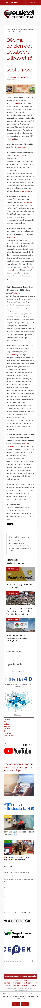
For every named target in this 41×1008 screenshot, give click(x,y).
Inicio (15, 980)
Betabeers (10, 139)
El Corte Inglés (6, 733)
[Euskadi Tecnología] (19, 18)
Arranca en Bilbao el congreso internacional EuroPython (17, 638)
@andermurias (22, 155)
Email (4, 896)
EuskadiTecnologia (17, 77)
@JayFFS (26, 443)
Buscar (32, 2)
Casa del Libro (5, 729)
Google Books (5, 724)
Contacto (17, 983)
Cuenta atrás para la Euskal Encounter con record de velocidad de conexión (19, 611)
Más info (16, 1004)
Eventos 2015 (16, 29)
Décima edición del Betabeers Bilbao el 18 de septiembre (19, 55)
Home (8, 29)
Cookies (33, 985)
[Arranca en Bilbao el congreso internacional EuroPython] (20, 631)
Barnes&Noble (5, 726)
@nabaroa (15, 293)
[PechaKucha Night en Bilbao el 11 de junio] (20, 580)
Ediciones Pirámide (7, 736)
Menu (16, 2)
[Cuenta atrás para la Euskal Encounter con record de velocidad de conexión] (20, 604)
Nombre (5, 887)
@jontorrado (10, 237)
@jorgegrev (22, 147)
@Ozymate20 (29, 202)
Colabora (27, 983)
